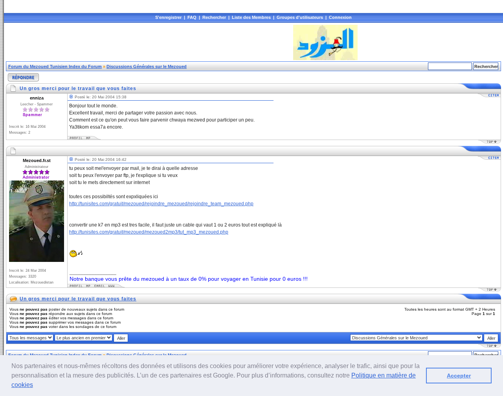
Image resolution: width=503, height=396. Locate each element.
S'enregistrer (168, 17)
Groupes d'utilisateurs (300, 17)
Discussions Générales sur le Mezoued (146, 66)
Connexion (340, 17)
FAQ (191, 17)
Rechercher (214, 17)
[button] (36, 386)
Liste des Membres (251, 17)
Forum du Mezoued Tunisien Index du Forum (55, 66)
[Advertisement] (149, 42)
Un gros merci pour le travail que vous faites (78, 299)
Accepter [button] (459, 375)
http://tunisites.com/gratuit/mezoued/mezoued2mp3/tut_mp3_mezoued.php (148, 232)
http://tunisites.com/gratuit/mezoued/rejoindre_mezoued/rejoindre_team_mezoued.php (161, 203)
